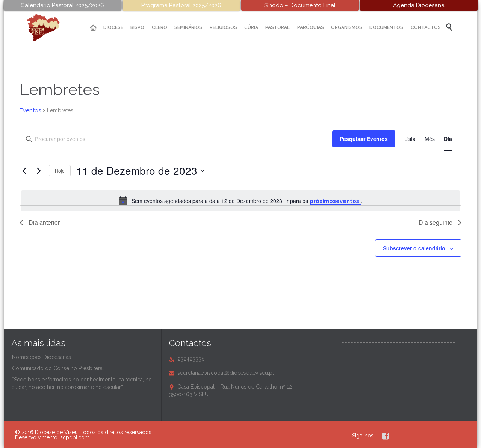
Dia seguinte (435, 222)
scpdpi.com (74, 437)
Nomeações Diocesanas (41, 357)
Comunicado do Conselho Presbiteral (58, 368)
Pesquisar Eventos (364, 138)
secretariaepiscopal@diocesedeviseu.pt (221, 373)
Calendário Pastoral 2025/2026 (62, 5)
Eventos (30, 110)
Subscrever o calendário (414, 248)
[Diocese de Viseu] (48, 27)
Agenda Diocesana (419, 5)
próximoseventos (335, 201)
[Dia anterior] (24, 170)
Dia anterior (44, 222)
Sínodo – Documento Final (300, 5)
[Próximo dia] (38, 170)
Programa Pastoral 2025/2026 (181, 5)
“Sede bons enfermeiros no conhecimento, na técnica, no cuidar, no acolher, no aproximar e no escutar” (81, 383)
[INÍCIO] (93, 28)
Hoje (60, 170)
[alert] (240, 200)
